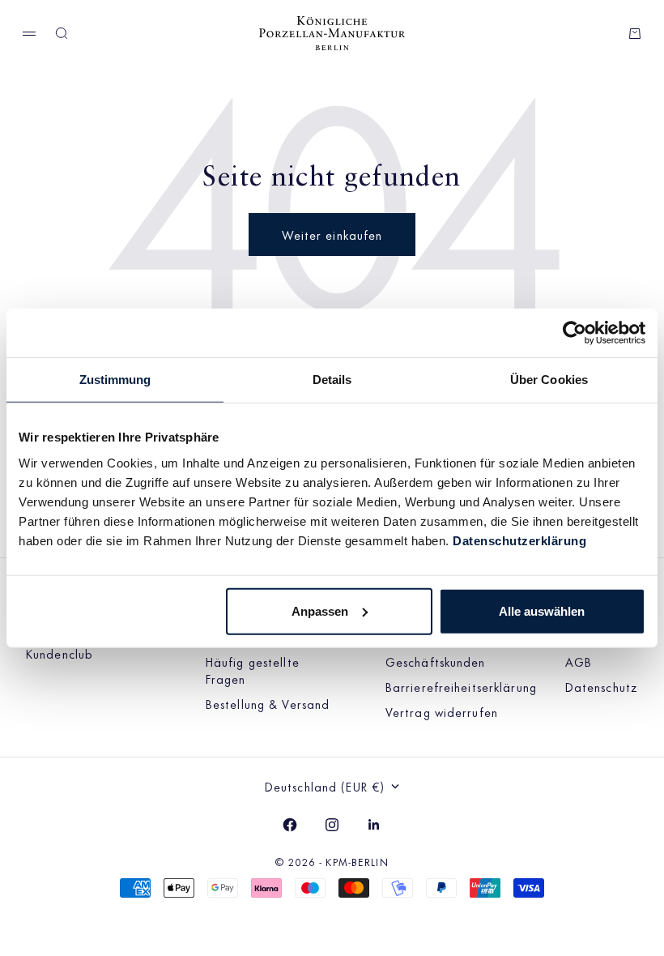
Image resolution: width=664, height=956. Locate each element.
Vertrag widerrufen (441, 711)
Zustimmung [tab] (115, 379)
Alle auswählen (542, 610)
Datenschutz (601, 686)
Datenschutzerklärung (519, 540)
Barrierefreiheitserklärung (461, 686)
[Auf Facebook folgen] (290, 825)
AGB (578, 661)
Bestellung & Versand (268, 703)
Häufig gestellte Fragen (253, 670)
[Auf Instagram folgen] (332, 825)
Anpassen (320, 610)
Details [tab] (332, 379)
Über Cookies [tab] (549, 379)
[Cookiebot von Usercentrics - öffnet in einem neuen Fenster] (574, 333)
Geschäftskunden (435, 661)
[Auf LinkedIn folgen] (374, 825)
